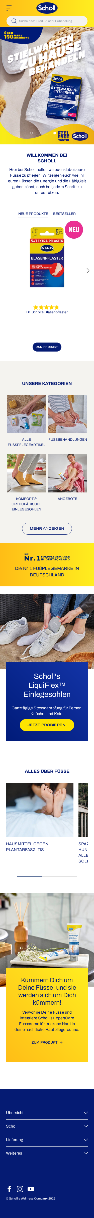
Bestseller (64, 214)
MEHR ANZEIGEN (47, 528)
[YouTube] (31, 1189)
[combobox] (47, 21)
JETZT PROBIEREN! (51, 725)
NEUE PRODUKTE (33, 214)
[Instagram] (20, 1189)
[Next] (88, 271)
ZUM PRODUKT (47, 347)
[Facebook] (9, 1189)
